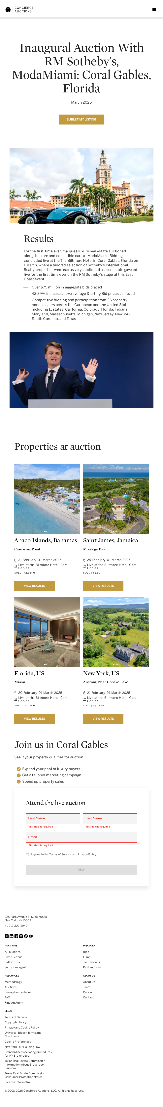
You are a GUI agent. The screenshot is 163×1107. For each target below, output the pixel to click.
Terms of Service (60, 854)
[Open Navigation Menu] (154, 10)
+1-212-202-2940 (16, 926)
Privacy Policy (87, 854)
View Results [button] (34, 586)
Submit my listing (81, 119)
